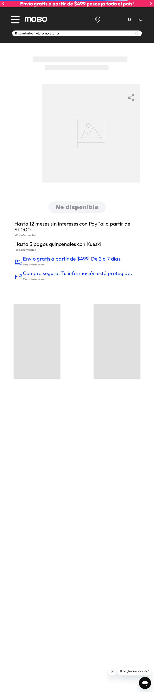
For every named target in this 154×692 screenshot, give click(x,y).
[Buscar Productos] (136, 33)
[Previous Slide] (3, 3)
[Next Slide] (150, 3)
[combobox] (77, 33)
